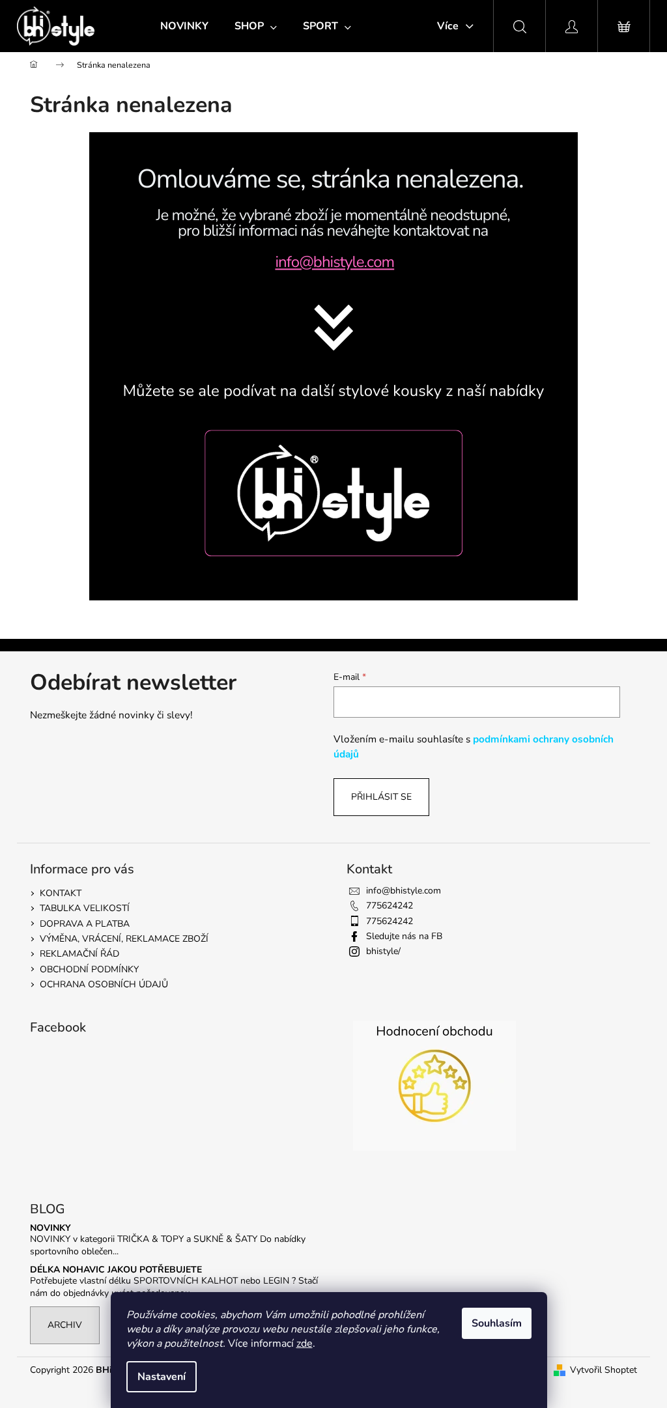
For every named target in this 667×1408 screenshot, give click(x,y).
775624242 (389, 905)
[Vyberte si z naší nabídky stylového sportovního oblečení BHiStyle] (333, 506)
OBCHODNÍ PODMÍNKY (89, 969)
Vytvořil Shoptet (603, 1370)
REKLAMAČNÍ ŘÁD (79, 954)
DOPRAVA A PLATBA (85, 924)
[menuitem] (184, 26)
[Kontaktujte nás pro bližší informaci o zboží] (333, 257)
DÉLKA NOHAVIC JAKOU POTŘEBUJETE (116, 1269)
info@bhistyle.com (403, 890)
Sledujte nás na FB (404, 936)
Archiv (65, 1325)
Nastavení (161, 1377)
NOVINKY (50, 1228)
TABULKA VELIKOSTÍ (85, 908)
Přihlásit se (381, 797)
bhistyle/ (383, 951)
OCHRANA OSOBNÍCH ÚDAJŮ (104, 984)
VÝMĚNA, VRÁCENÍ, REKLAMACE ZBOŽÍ (124, 939)
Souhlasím (497, 1323)
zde (304, 1343)
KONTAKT (60, 893)
